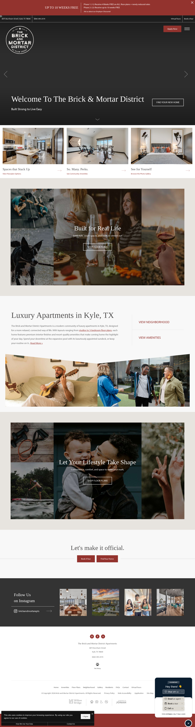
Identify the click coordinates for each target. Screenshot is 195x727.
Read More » (36, 343)
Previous (5, 74)
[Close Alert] (192, 3)
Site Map (150, 693)
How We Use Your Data (24, 724)
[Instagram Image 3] (137, 602)
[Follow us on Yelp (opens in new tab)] (103, 636)
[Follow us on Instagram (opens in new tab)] (92, 636)
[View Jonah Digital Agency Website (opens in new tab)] (121, 702)
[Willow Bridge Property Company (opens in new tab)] (75, 703)
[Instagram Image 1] (73, 602)
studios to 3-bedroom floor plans (95, 330)
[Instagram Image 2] (105, 602)
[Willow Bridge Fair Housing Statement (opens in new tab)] (96, 703)
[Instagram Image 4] (170, 602)
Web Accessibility (124, 693)
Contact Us (71, 724)
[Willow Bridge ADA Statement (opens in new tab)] (101, 703)
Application (139, 693)
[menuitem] (56, 687)
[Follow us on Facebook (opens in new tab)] (97, 636)
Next (186, 74)
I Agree (85, 716)
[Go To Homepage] (19, 40)
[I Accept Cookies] (92, 714)
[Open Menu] (187, 29)
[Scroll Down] (97, 119)
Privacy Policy (109, 693)
